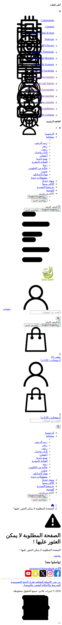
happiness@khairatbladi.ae (43, 568)
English (32, 196)
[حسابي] (36, 385)
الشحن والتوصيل (32, 585)
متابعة (57, 555)
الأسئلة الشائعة (43, 582)
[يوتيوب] (28, 575)
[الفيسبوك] (57, 575)
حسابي (7, 309)
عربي (36, 200)
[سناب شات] (35, 575)
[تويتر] (42, 575)
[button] (60, 11)
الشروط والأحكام (51, 585)
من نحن (56, 582)
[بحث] (58, 318)
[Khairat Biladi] (33, 280)
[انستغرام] (49, 575)
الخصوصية (16, 582)
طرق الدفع (28, 582)
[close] (59, 623)
